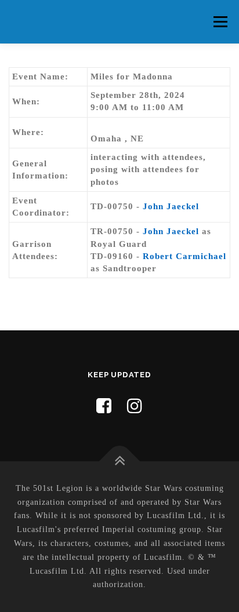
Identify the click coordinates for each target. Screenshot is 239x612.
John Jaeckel (171, 206)
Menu (220, 21)
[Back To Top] (119, 461)
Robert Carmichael (184, 256)
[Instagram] (135, 406)
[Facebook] (104, 406)
